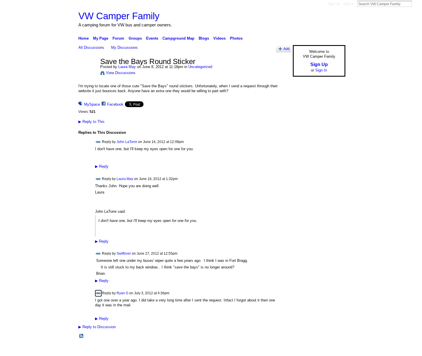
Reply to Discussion (97, 327)
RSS (81, 336)
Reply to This (91, 121)
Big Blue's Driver (122, 349)
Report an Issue (303, 349)
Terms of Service (332, 349)
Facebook (115, 104)
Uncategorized (200, 67)
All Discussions (91, 47)
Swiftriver (124, 253)
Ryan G (122, 293)
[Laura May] (87, 74)
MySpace (92, 104)
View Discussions (120, 73)
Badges (280, 349)
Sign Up (334, 4)
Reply (102, 167)
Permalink (98, 142)
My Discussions (124, 47)
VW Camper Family (119, 16)
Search (416, 3)
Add (286, 49)
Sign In (348, 4)
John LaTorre (127, 142)
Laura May (127, 67)
